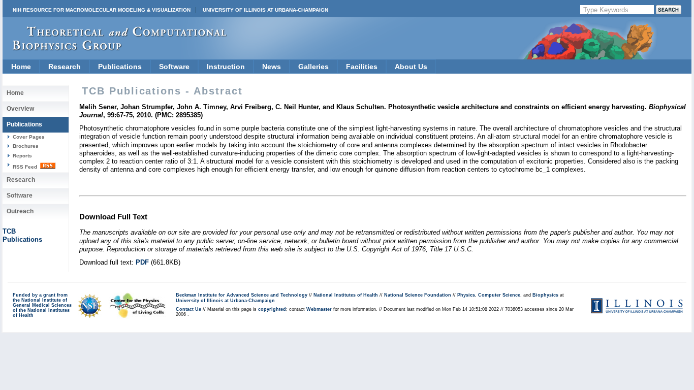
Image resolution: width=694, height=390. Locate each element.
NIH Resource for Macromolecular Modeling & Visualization (102, 10)
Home (21, 66)
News (271, 66)
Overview (20, 108)
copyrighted (272, 309)
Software (174, 66)
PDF (142, 262)
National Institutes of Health (345, 295)
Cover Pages (29, 137)
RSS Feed (26, 167)
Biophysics (545, 295)
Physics (466, 295)
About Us (411, 66)
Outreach (20, 211)
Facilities (361, 66)
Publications (120, 66)
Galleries (313, 66)
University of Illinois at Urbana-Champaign (265, 10)
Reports (22, 155)
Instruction (226, 66)
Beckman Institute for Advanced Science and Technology (241, 295)
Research (64, 66)
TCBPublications (22, 235)
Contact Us (188, 309)
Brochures (26, 146)
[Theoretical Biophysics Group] (115, 48)
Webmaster (319, 309)
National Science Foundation (417, 295)
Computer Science (499, 295)
